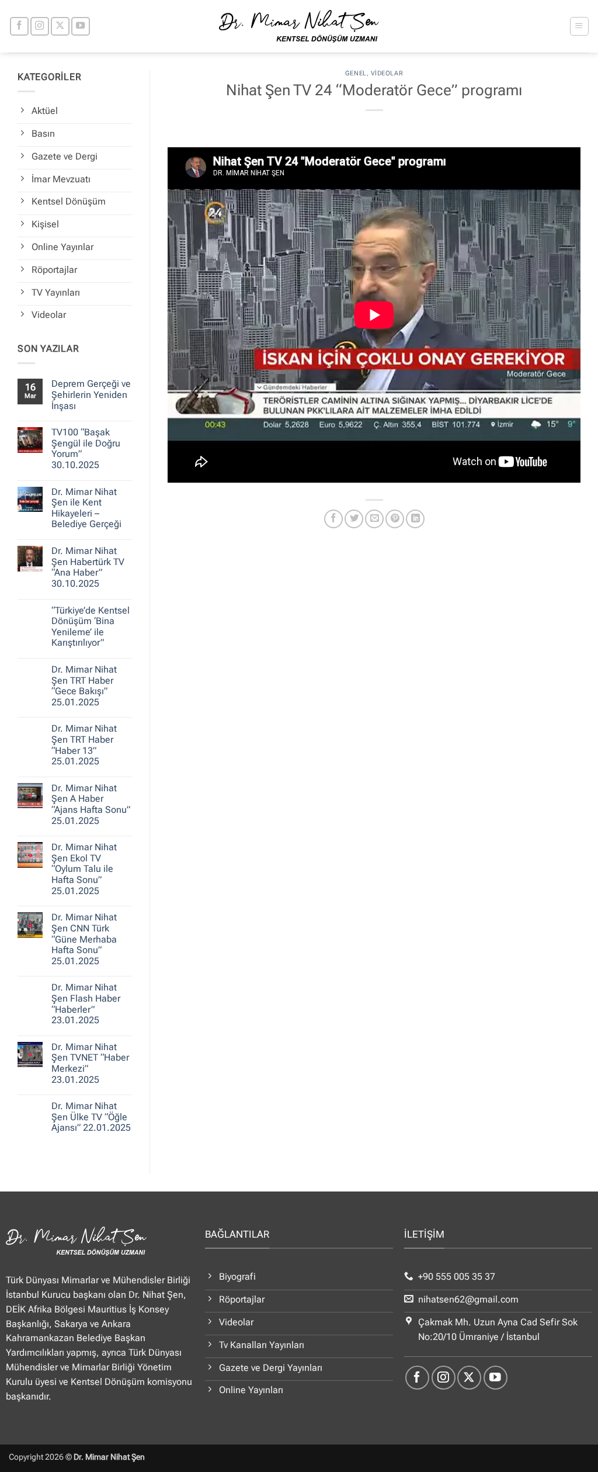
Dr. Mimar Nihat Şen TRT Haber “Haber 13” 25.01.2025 (84, 745)
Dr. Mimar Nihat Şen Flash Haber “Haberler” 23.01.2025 (85, 1004)
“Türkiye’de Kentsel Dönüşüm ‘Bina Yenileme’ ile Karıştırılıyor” (90, 627)
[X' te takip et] (60, 26)
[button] (579, 26)
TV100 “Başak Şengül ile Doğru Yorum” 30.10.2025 (85, 448)
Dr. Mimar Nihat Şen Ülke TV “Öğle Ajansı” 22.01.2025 (91, 1117)
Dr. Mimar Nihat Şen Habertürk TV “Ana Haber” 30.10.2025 (87, 567)
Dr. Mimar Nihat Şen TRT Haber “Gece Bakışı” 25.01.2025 (84, 686)
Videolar (387, 73)
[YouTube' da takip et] (80, 26)
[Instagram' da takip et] (39, 26)
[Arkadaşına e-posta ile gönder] (374, 519)
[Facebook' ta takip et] (19, 26)
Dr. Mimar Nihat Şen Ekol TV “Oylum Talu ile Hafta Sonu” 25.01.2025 (84, 869)
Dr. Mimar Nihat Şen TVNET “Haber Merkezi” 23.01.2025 (90, 1063)
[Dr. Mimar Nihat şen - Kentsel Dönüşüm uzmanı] (299, 26)
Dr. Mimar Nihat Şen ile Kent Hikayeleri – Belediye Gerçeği (86, 508)
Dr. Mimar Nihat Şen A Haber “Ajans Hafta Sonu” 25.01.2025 (90, 804)
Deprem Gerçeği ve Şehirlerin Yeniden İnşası (91, 395)
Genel (356, 73)
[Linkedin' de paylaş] (415, 519)
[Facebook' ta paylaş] (333, 519)
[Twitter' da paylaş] (354, 519)
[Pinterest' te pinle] (394, 519)
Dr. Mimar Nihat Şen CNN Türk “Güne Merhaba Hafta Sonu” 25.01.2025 (84, 939)
